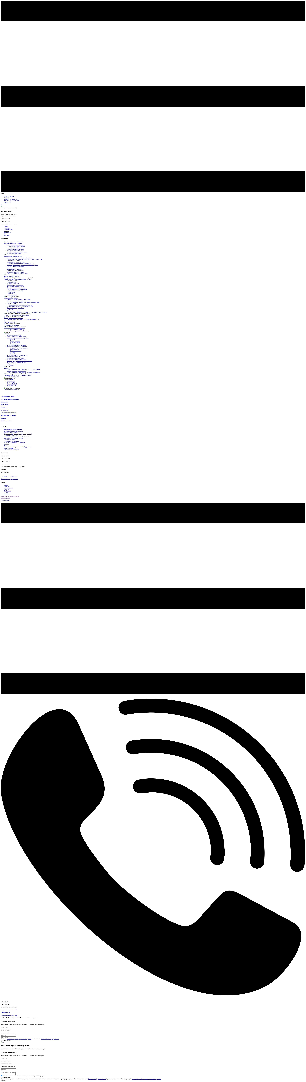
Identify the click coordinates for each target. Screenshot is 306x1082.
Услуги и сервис (8, 229)
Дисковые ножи (11, 303)
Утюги (9, 386)
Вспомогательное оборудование (15, 329)
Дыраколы (10, 309)
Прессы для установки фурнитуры (13, 318)
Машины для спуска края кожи (15, 270)
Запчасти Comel (11, 385)
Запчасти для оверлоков (13, 356)
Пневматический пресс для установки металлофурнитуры (23, 319)
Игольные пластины (15, 351)
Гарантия (6, 197)
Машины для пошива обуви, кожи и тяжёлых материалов (22, 265)
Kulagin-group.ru (5, 500)
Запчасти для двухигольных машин (16, 359)
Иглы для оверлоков (12, 247)
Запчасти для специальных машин (16, 345)
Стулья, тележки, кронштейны (15, 308)
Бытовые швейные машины (11, 325)
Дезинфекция (10, 293)
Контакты (6, 235)
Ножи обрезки (14, 353)
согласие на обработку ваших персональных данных (146, 1079)
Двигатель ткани (14, 349)
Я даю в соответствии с (31, 1039)
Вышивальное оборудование (11, 276)
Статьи (6, 233)
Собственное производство (11, 389)
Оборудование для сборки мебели (16, 300)
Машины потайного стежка (14, 269)
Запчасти (6, 231)
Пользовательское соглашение (9, 476)
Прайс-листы (7, 232)
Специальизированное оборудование (17, 289)
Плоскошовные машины (13, 260)
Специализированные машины (15, 266)
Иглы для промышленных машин (13, 243)
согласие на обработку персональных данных (19, 1039)
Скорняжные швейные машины (15, 272)
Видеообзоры (7, 202)
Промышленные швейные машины (13, 256)
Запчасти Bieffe (11, 381)
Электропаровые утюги (13, 283)
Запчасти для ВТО (9, 379)
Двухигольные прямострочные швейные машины (20, 263)
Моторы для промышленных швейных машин (16, 315)
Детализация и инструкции (11, 200)
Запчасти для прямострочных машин (17, 346)
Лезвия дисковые (15, 341)
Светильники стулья (9, 322)
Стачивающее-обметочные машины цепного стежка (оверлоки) (24, 259)
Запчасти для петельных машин (15, 358)
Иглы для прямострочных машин (16, 246)
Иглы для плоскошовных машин (16, 245)
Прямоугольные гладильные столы (16, 288)
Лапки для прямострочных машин (16, 371)
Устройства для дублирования (15, 285)
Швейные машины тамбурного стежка (17, 273)
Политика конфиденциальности (9, 479)
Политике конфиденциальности (97, 1079)
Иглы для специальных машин (15, 249)
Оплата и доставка (9, 196)
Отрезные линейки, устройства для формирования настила (23, 302)
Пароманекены (11, 292)
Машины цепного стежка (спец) (16, 262)
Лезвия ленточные (15, 343)
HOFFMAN (13, 339)
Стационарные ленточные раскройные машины (20, 306)
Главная (6, 226)
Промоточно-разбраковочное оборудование (19, 299)
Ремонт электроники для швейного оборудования (17, 375)
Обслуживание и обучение (11, 199)
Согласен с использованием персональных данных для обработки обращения (24, 1076)
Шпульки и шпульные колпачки (19, 348)
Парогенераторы (11, 282)
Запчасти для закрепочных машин (16, 362)
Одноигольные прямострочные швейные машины (20, 257)
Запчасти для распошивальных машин (17, 355)
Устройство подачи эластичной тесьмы (17, 331)
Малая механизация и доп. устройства (14, 328)
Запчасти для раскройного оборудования (18, 338)
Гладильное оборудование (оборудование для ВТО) (18, 279)
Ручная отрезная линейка (14, 310)
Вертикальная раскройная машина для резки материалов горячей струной (27, 312)
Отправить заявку (6, 1040)
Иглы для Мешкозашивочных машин (17, 252)
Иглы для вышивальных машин (15, 250)
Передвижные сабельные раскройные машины (20, 305)
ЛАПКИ (6, 368)
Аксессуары (10, 365)
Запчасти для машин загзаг (14, 335)
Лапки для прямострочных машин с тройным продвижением (23, 372)
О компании (7, 228)
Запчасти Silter (11, 382)
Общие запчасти (11, 363)
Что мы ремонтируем (13, 376)
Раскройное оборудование (11, 298)
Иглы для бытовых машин (14, 253)
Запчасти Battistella (12, 384)
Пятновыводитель (12, 295)
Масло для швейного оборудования (16, 336)
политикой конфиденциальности (50, 1039)
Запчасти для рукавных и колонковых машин (19, 361)
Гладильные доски (12, 280)
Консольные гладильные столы (15, 286)
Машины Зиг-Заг (11, 267)
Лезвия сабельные (15, 342)
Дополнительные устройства (15, 290)
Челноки (12, 352)
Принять (3, 1080)
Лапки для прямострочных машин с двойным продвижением (23, 369)
